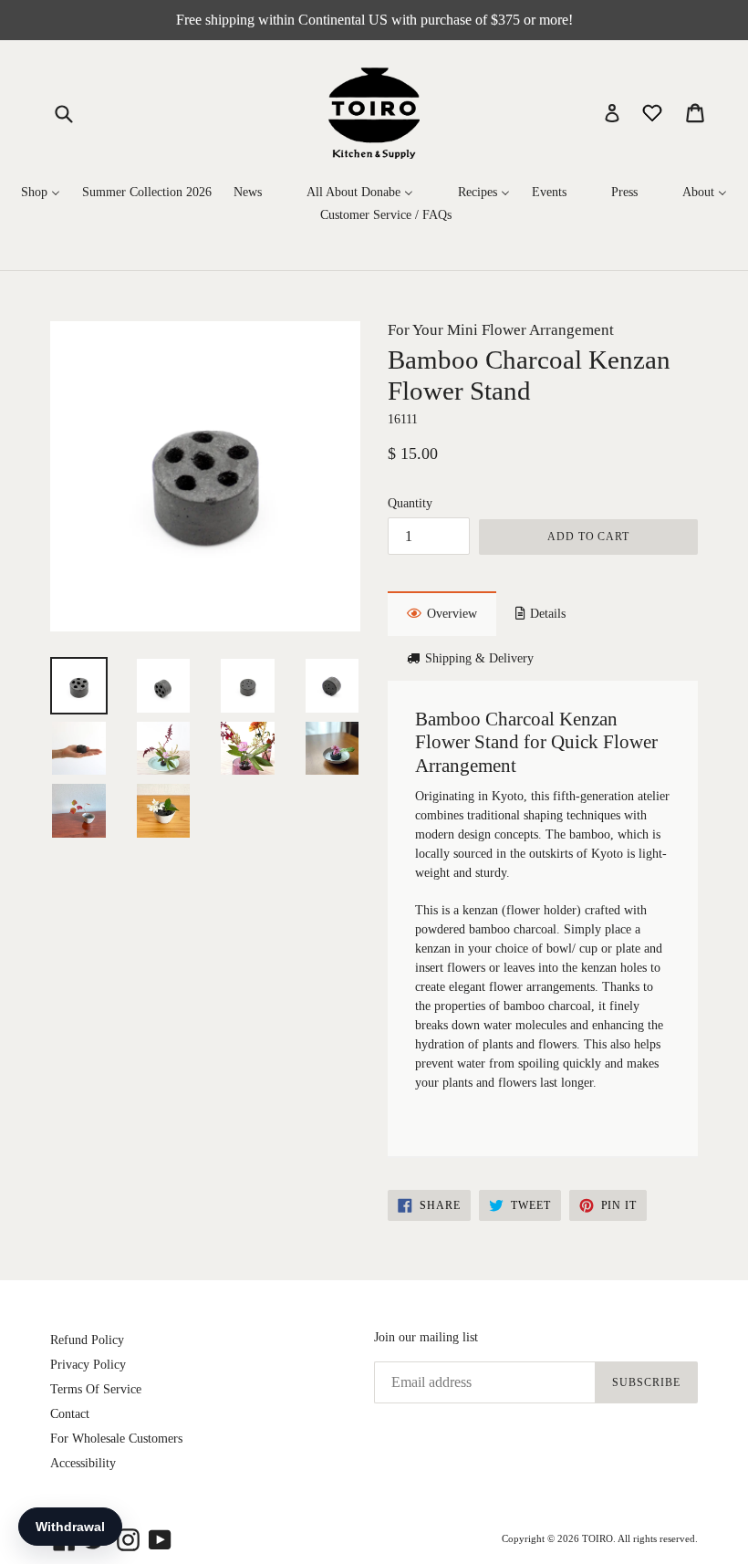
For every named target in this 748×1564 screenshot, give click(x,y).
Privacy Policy (88, 1364)
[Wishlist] (654, 112)
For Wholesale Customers (116, 1438)
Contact (69, 1414)
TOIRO (597, 1538)
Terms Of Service (95, 1389)
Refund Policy (87, 1340)
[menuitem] (40, 193)
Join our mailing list (426, 1337)
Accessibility (83, 1463)
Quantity (410, 503)
